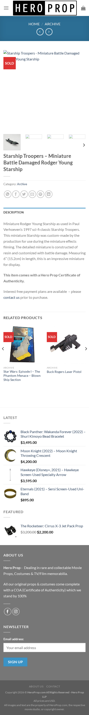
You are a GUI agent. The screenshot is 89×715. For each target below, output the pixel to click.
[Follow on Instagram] (16, 611)
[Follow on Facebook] (7, 611)
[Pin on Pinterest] (40, 194)
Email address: (13, 639)
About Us (36, 686)
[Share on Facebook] (16, 194)
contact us (11, 297)
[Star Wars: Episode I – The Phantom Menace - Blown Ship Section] (22, 344)
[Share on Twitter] (24, 194)
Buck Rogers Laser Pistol (64, 372)
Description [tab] (13, 212)
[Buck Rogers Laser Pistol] (66, 344)
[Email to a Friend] (32, 194)
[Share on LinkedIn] (48, 194)
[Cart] (83, 8)
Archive (52, 24)
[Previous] (11, 90)
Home (34, 24)
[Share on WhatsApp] (7, 194)
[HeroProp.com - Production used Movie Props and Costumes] (45, 8)
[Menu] (6, 7)
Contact (53, 686)
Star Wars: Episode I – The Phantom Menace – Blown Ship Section (22, 375)
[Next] (78, 90)
